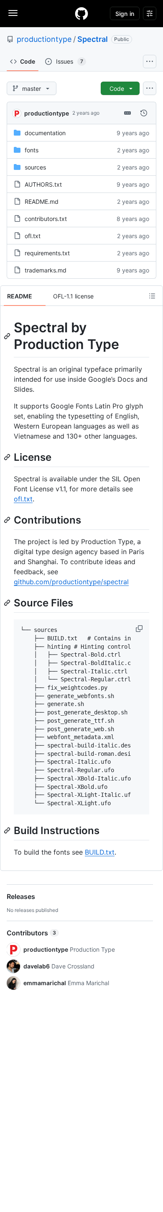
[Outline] (152, 296)
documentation (45, 132)
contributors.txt (46, 218)
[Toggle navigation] (13, 13)
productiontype (44, 39)
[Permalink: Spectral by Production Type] (8, 336)
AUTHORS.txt (43, 184)
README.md (42, 201)
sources (35, 167)
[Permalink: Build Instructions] (8, 830)
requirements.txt (47, 253)
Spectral (92, 39)
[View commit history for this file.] (144, 113)
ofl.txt (33, 235)
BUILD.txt (100, 852)
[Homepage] (81, 13)
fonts (31, 150)
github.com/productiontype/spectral (71, 582)
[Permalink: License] (8, 457)
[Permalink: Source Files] (8, 603)
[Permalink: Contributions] (8, 520)
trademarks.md (45, 270)
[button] (140, 628)
